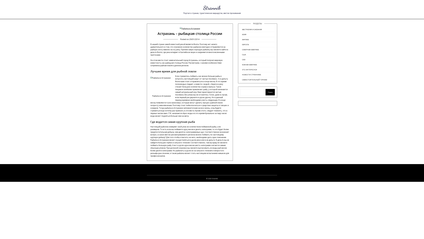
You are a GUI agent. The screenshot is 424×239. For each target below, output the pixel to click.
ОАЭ (243, 59)
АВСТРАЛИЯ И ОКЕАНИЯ (252, 29)
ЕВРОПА (245, 44)
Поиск (270, 92)
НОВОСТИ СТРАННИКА (251, 74)
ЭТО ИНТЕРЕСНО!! (249, 69)
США (244, 54)
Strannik (212, 8)
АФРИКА (245, 39)
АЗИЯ (244, 34)
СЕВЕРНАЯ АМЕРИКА (250, 49)
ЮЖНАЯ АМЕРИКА (249, 65)
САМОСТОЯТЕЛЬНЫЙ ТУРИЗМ (254, 80)
